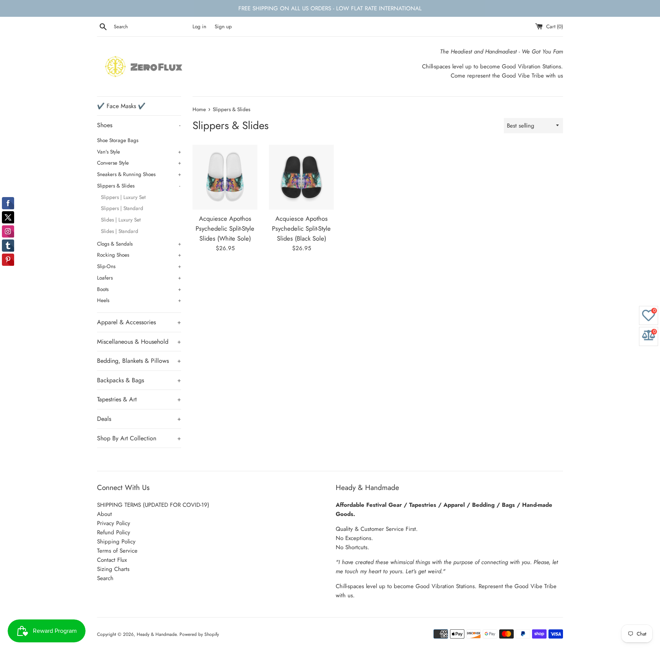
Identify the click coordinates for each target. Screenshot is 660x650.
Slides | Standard (119, 231)
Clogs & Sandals (139, 243)
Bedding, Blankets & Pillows (139, 360)
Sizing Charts (113, 569)
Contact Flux (112, 560)
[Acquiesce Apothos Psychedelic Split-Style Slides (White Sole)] (224, 177)
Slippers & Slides (138, 185)
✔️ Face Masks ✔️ (121, 106)
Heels (139, 300)
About (104, 514)
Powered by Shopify (199, 634)
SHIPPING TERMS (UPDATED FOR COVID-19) (153, 505)
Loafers (139, 277)
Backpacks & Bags (139, 380)
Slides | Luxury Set (121, 219)
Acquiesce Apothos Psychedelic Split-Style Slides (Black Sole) (301, 228)
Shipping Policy (116, 541)
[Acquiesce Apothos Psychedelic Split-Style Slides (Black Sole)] (301, 177)
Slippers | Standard (122, 208)
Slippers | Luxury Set (123, 197)
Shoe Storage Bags (117, 140)
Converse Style (139, 163)
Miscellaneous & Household (139, 341)
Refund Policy (113, 532)
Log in (199, 26)
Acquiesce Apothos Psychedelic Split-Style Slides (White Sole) (225, 228)
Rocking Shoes (139, 255)
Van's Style (139, 151)
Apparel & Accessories (139, 322)
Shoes (138, 125)
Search (105, 578)
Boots (139, 289)
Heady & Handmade (156, 634)
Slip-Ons (139, 266)
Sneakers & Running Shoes (139, 174)
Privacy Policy (113, 523)
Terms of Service (117, 551)
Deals (139, 418)
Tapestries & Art (139, 399)
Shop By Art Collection (139, 438)
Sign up (223, 26)
